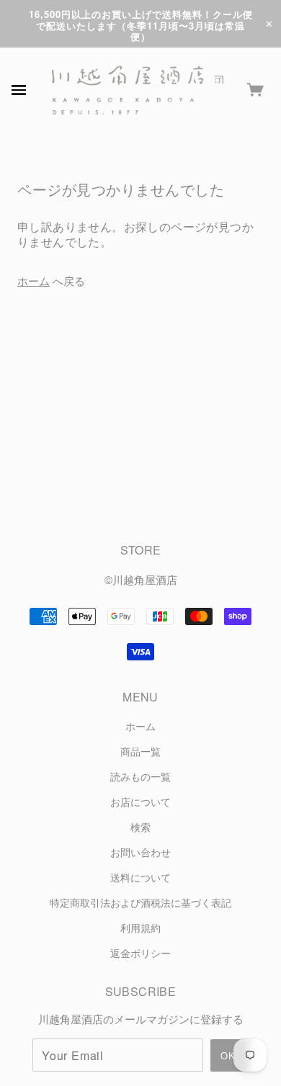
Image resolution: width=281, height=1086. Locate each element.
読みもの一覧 (140, 777)
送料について (140, 877)
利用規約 (140, 928)
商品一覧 (140, 751)
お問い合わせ (140, 852)
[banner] (137, 90)
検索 (140, 827)
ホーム (33, 280)
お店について (140, 802)
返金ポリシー (140, 953)
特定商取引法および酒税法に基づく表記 (140, 903)
